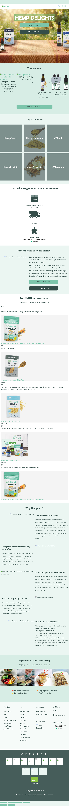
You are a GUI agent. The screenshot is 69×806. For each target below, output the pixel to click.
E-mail (57, 711)
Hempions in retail (10, 720)
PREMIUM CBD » (34, 31)
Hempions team (41, 712)
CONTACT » (44, 288)
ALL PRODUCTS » (34, 107)
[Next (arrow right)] (11, 805)
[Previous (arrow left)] (3, 805)
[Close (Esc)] (3, 802)
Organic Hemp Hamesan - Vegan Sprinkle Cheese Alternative (22, 343)
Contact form (60, 715)
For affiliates (8, 726)
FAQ (5, 714)
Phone (57, 707)
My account (8, 712)
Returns (23, 735)
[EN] (60, 6)
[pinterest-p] (42, 754)
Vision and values (42, 714)
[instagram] (26, 754)
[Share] (11, 802)
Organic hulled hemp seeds (10, 421)
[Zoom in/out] (26, 802)
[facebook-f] (38, 754)
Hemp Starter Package (9, 460)
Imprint (22, 723)
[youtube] (30, 754)
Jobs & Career (8, 729)
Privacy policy (24, 726)
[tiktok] (22, 754)
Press (5, 717)
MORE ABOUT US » (44, 282)
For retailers (8, 723)
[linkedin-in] (34, 754)
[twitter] (46, 754)
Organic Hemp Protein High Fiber (12, 380)
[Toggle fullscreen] (18, 802)
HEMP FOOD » (34, 25)
